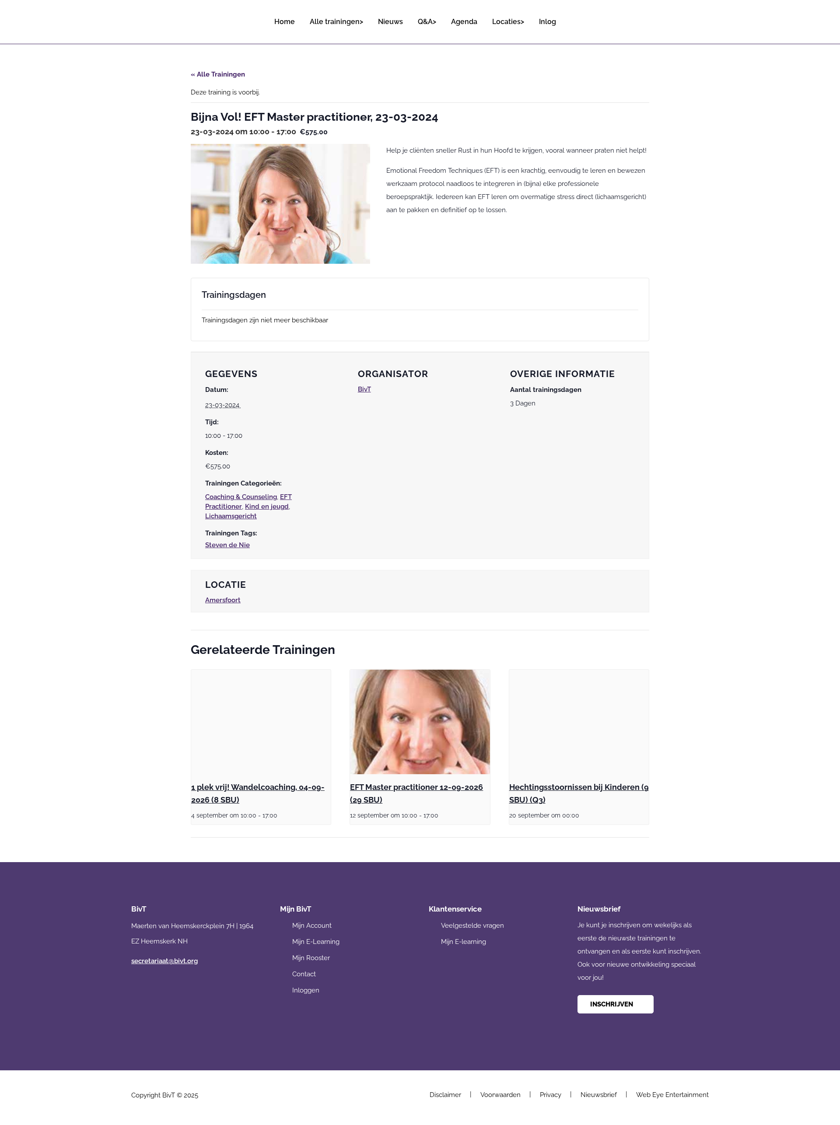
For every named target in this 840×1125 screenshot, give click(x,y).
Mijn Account (312, 925)
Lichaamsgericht (231, 516)
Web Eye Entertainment (672, 1095)
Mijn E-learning (463, 942)
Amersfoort (223, 600)
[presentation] (261, 722)
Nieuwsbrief (599, 1095)
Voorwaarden (500, 1095)
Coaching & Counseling (241, 496)
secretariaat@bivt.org (164, 961)
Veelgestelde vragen (472, 925)
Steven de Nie (227, 545)
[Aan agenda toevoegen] (246, 404)
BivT (364, 389)
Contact (304, 974)
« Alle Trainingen (218, 74)
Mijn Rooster (311, 958)
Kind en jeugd (267, 506)
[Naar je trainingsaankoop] (701, 18)
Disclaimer (445, 1095)
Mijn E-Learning (316, 942)
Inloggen (305, 990)
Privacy (550, 1095)
